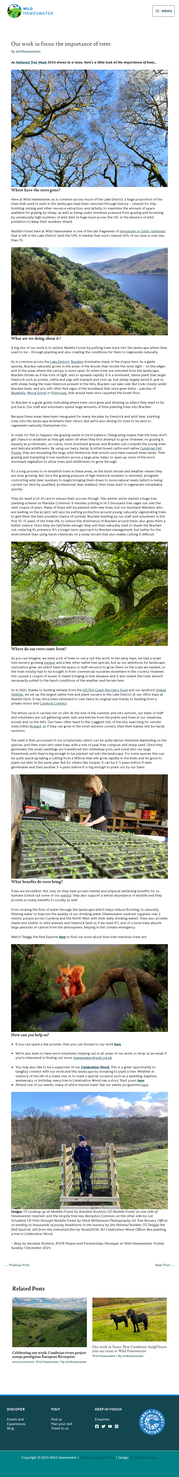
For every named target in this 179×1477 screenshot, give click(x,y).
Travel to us (60, 1428)
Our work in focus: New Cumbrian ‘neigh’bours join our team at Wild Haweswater (129, 1348)
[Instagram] (117, 1426)
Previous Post (17, 1265)
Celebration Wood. (95, 1067)
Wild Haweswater (47, 1362)
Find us (56, 1419)
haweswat (81, 1057)
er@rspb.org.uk (100, 1057)
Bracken (77, 361)
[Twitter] (103, 1426)
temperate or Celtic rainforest (142, 231)
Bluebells (18, 392)
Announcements (23, 1362)
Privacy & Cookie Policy (97, 1457)
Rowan (35, 726)
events (65, 895)
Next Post (164, 1265)
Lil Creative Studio (144, 1457)
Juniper (49, 662)
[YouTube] (110, 1426)
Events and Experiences (16, 1421)
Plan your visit (61, 1423)
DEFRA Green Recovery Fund (105, 690)
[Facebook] (97, 1426)
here (62, 936)
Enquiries (102, 1419)
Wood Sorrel (36, 392)
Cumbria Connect (53, 703)
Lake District (59, 361)
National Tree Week (31, 62)
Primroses (59, 392)
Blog (10, 1428)
